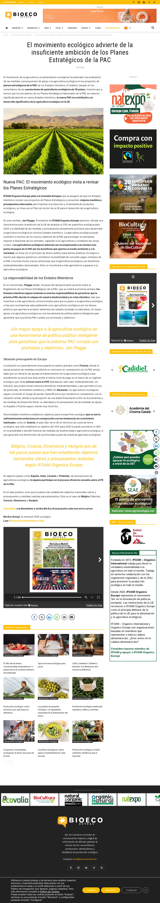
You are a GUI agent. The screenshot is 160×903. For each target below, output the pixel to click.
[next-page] (10, 762)
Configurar (131, 890)
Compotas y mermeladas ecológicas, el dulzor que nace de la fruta (18, 753)
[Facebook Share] (34, 617)
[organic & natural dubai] (73, 799)
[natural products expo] (44, 799)
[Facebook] (133, 2)
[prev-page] (5, 762)
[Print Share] (72, 617)
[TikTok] (149, 2)
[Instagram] (138, 2)
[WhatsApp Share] (57, 617)
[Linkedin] (144, 2)
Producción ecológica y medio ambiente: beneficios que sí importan (86, 753)
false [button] (5, 798)
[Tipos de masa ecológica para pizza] (53, 644)
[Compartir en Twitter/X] (42, 617)
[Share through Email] (64, 617)
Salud (46, 28)
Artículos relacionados (16, 627)
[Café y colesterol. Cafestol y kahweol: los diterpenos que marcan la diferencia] (87, 644)
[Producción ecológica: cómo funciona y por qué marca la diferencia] (19, 687)
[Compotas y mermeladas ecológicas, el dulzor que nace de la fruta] (19, 731)
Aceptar (91, 890)
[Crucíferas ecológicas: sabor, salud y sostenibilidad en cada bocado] (53, 731)
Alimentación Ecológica (21, 35)
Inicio (5, 35)
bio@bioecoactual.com (85, 859)
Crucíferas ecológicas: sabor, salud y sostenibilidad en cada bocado (51, 753)
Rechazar (110, 890)
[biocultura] (15, 799)
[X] (154, 2)
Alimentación (32, 28)
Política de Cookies (49, 891)
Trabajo (98, 28)
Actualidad (16, 28)
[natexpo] (102, 799)
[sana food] (131, 799)
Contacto (84, 28)
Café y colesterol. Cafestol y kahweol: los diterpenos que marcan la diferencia (85, 666)
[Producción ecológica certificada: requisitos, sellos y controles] (87, 687)
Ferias (58, 28)
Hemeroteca (72, 28)
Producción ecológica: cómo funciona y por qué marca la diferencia (16, 709)
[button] (153, 28)
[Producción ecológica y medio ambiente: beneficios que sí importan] (87, 731)
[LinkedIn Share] (49, 617)
